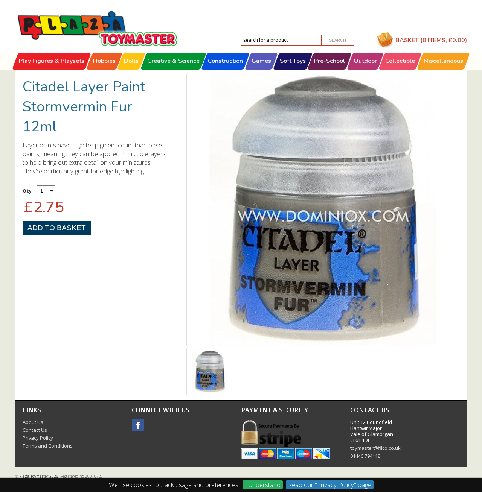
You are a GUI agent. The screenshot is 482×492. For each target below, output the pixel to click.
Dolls (131, 61)
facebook (138, 425)
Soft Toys (293, 61)
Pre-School (329, 61)
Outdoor (365, 61)
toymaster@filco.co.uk (375, 448)
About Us (33, 422)
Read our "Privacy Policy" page (329, 484)
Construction (225, 61)
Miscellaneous (443, 61)
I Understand (263, 484)
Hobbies (104, 61)
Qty (27, 191)
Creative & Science (173, 61)
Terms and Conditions (48, 445)
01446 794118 (365, 456)
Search (337, 40)
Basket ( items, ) (431, 40)
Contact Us (35, 430)
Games (261, 61)
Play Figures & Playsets (51, 61)
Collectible (400, 61)
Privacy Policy (38, 437)
